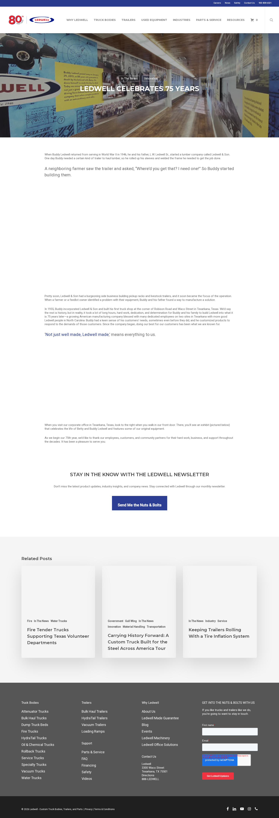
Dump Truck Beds (34, 725)
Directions (148, 775)
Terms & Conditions (104, 809)
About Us (148, 711)
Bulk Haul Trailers (95, 711)
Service (222, 621)
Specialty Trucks (33, 765)
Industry (210, 621)
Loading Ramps (93, 731)
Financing (89, 765)
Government (115, 621)
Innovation (151, 78)
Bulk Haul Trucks (34, 718)
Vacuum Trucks (33, 771)
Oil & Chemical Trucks (37, 745)
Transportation (156, 626)
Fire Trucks (29, 731)
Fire (29, 621)
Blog (145, 725)
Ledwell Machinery (156, 738)
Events (147, 731)
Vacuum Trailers (94, 725)
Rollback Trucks (33, 751)
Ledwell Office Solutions (160, 745)
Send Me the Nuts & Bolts (140, 505)
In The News (129, 78)
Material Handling (134, 626)
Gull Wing (131, 621)
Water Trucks (59, 621)
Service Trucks (32, 758)
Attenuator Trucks (35, 711)
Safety (86, 772)
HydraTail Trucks (34, 738)
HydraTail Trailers (95, 718)
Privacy (88, 809)
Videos (87, 779)
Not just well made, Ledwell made (77, 334)
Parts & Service (93, 752)
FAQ (84, 759)
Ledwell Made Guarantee (160, 718)
